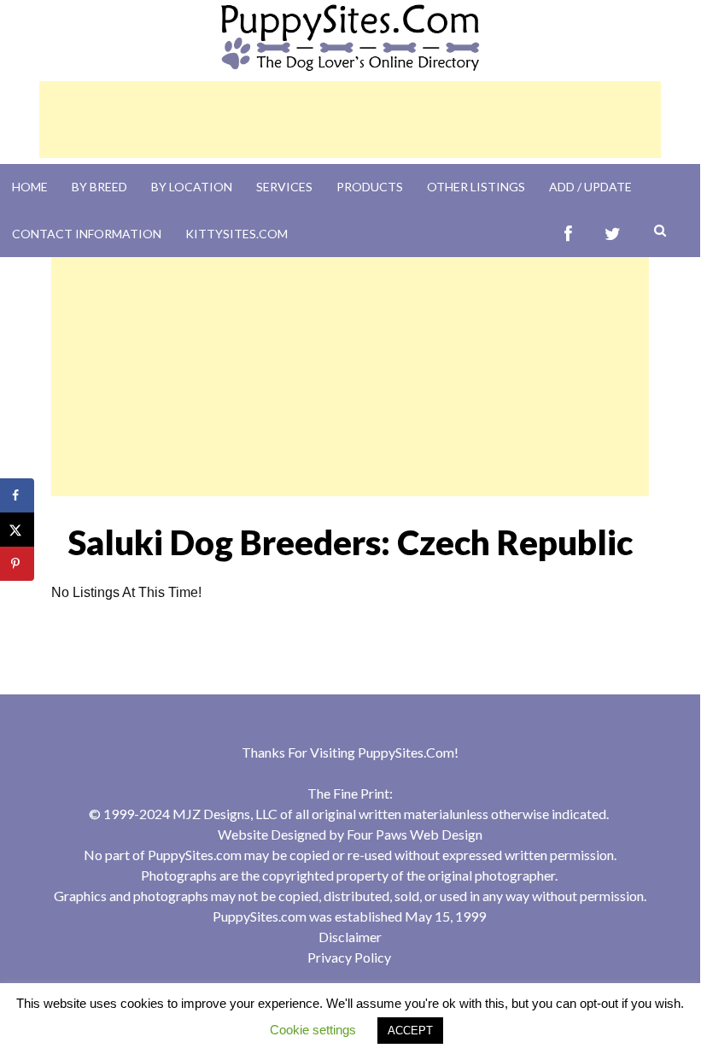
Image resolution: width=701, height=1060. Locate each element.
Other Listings (476, 186)
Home (30, 186)
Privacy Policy (349, 957)
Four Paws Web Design (414, 834)
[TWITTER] (612, 233)
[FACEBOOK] (568, 233)
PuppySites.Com (406, 752)
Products (369, 186)
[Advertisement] (350, 119)
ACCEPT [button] (410, 1030)
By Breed (99, 186)
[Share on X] (17, 529)
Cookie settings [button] (313, 1029)
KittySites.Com (236, 233)
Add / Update (590, 186)
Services (284, 186)
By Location (191, 186)
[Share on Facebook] (17, 495)
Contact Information (86, 233)
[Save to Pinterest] (17, 564)
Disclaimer (350, 936)
